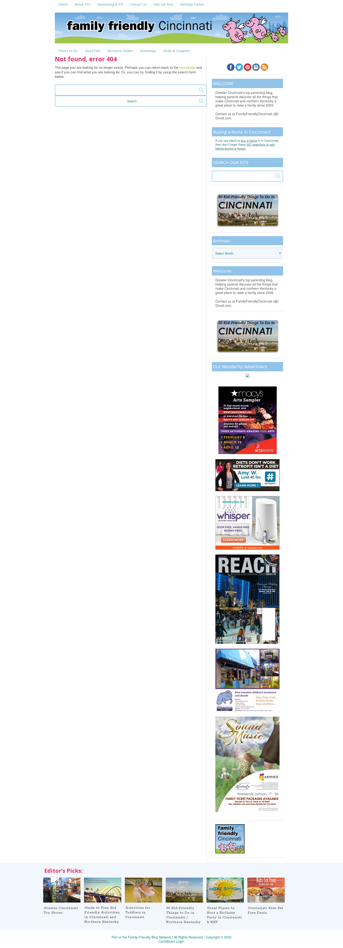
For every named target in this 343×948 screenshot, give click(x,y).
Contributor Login (171, 941)
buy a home (249, 140)
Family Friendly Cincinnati (171, 29)
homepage (187, 67)
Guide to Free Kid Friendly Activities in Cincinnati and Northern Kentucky (102, 915)
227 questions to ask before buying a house (245, 146)
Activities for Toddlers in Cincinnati (137, 912)
